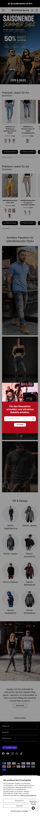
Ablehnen (19, 806)
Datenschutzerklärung (28, 795)
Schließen (20, 424)
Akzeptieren (19, 801)
